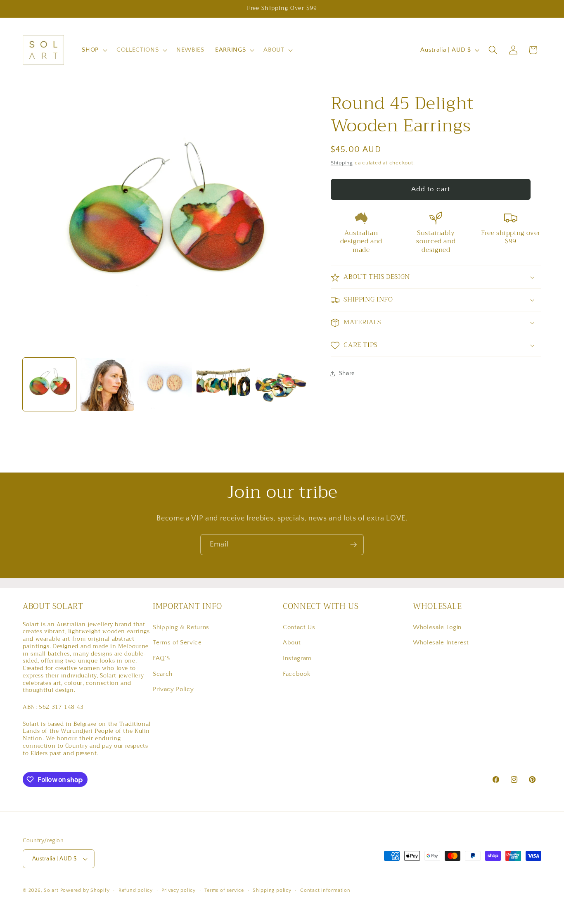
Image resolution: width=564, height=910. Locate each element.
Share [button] (347, 373)
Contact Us (299, 627)
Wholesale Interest (441, 642)
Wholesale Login (437, 627)
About (292, 642)
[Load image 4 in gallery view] (223, 384)
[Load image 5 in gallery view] (281, 384)
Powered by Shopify (85, 890)
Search (163, 673)
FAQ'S (161, 658)
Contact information (325, 890)
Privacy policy (178, 890)
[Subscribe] (353, 545)
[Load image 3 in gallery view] (165, 384)
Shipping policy (272, 890)
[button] (93, 49)
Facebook (296, 673)
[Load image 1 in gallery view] (49, 384)
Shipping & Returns (181, 627)
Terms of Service (177, 642)
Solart (51, 890)
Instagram (297, 658)
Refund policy (135, 890)
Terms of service (224, 890)
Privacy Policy (173, 689)
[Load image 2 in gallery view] (107, 384)
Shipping (342, 163)
